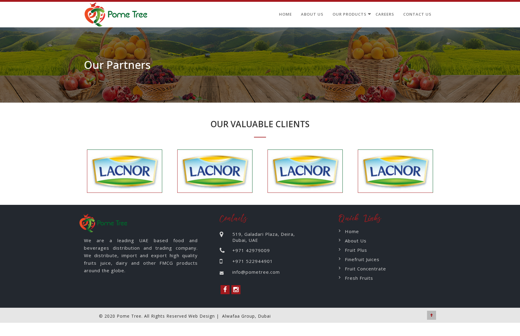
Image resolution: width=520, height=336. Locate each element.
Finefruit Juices (362, 259)
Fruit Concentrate (365, 269)
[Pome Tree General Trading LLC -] (117, 13)
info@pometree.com (256, 272)
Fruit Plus (356, 250)
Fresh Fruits (359, 278)
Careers (385, 14)
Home (285, 14)
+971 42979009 (251, 250)
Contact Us (417, 14)
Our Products (350, 14)
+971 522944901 (252, 261)
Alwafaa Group (238, 316)
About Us (312, 14)
